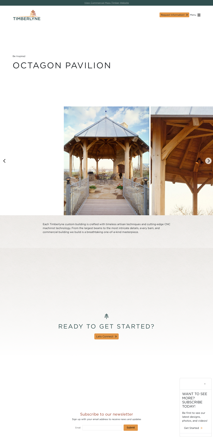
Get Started (191, 427)
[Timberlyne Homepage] (27, 15)
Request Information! (172, 14)
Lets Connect (104, 336)
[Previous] (4, 161)
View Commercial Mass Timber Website (106, 2)
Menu (193, 14)
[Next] (208, 161)
